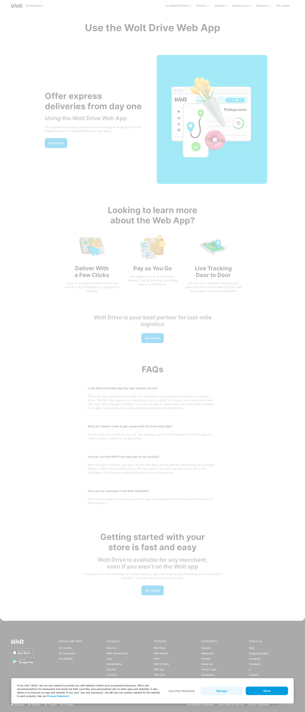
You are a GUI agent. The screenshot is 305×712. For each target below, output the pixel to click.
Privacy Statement (58, 696)
